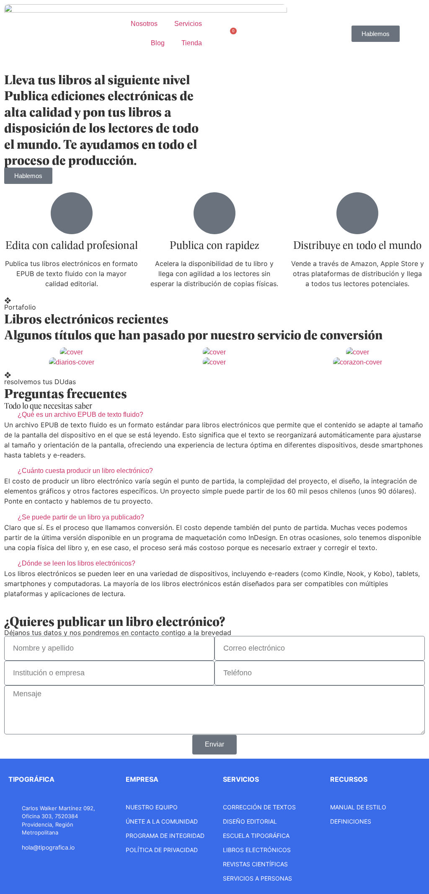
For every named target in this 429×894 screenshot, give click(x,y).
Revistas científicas (255, 864)
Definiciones (350, 821)
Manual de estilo (358, 807)
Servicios (188, 23)
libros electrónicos (257, 849)
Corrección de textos (259, 807)
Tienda (191, 43)
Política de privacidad (162, 849)
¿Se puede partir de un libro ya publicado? (81, 517)
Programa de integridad (165, 835)
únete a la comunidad (162, 821)
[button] (214, 415)
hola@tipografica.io (48, 847)
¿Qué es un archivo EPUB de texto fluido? (80, 414)
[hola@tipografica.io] (12, 847)
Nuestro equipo (152, 807)
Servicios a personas (257, 878)
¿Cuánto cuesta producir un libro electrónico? (85, 470)
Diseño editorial (250, 821)
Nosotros (144, 23)
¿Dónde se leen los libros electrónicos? (76, 563)
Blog (158, 43)
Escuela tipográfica (256, 835)
